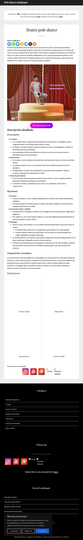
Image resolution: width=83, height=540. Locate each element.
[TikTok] (49, 371)
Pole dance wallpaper (16, 2)
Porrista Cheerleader (13, 423)
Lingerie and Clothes (13, 414)
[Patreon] (41, 371)
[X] (30, 44)
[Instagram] (25, 371)
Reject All (28, 531)
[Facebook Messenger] (18, 44)
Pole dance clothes (10, 497)
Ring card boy (10, 428)
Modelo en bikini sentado (12, 507)
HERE (38, 17)
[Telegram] (26, 44)
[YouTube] (33, 371)
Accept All (42, 531)
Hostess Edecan (11, 409)
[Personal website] (57, 371)
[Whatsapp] (13, 44)
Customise (14, 531)
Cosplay (8, 404)
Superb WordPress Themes (59, 537)
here (55, 471)
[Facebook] (9, 44)
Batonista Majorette (12, 400)
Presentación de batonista (13, 511)
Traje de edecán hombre (12, 502)
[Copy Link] (22, 44)
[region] (28, 524)
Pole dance (9, 419)
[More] (34, 44)
